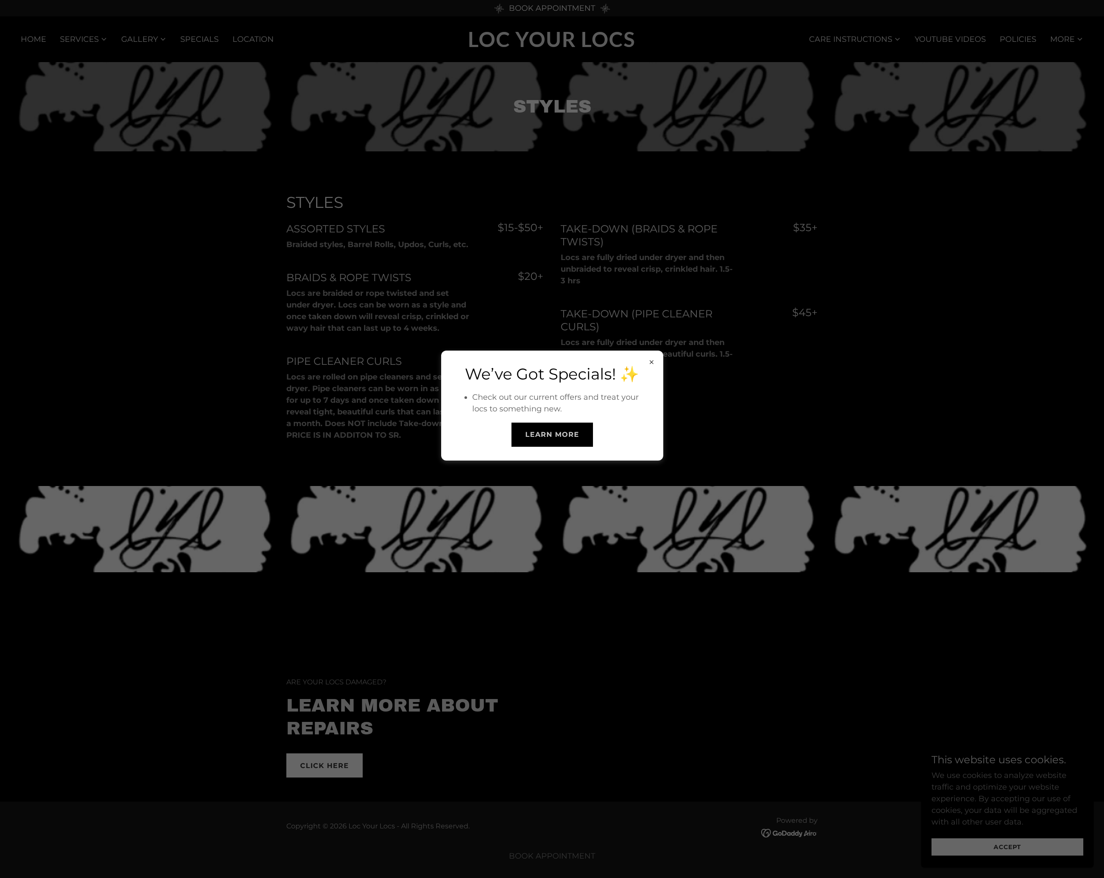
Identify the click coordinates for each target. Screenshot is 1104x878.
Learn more (552, 434)
